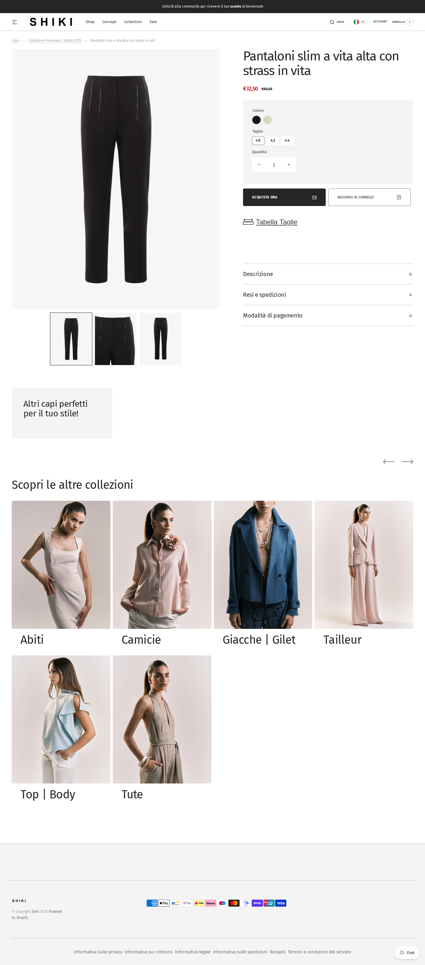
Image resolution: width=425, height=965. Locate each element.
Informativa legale (193, 951)
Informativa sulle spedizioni (240, 951)
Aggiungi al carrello (355, 197)
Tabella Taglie (276, 222)
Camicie (141, 640)
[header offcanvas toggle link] (17, 22)
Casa (15, 41)
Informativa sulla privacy (98, 951)
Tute (132, 795)
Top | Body (47, 795)
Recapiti (278, 951)
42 (274, 141)
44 (289, 141)
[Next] (407, 461)
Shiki (35, 912)
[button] (337, 21)
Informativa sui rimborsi (149, 951)
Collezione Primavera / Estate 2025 (54, 41)
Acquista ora (264, 197)
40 (260, 141)
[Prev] (388, 461)
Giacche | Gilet (259, 640)
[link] (61, 565)
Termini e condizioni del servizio (319, 951)
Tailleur (342, 640)
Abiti (32, 640)
